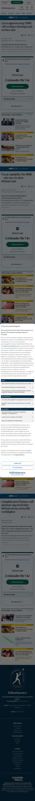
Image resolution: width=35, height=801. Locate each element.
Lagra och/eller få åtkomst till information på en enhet (16, 383)
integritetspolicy (19, 455)
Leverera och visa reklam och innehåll (12, 417)
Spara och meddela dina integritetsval (12, 420)
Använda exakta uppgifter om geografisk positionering (16, 399)
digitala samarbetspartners (11, 346)
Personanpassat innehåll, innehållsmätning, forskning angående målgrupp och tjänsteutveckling (16, 391)
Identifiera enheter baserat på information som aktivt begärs (16, 403)
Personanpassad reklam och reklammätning (13, 387)
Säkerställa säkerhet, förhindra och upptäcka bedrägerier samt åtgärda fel (14, 412)
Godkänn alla (17, 463)
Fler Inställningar (17, 467)
